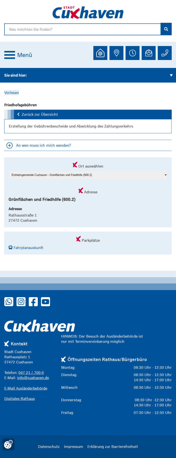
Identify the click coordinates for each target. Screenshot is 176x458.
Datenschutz (49, 446)
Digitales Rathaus (19, 398)
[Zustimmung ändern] (8, 444)
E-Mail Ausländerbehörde (25, 388)
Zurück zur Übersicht (40, 114)
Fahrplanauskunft (27, 247)
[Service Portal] (100, 53)
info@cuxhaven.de (33, 377)
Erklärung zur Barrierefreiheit (112, 446)
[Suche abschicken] (166, 29)
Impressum (73, 446)
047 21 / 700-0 (31, 372)
